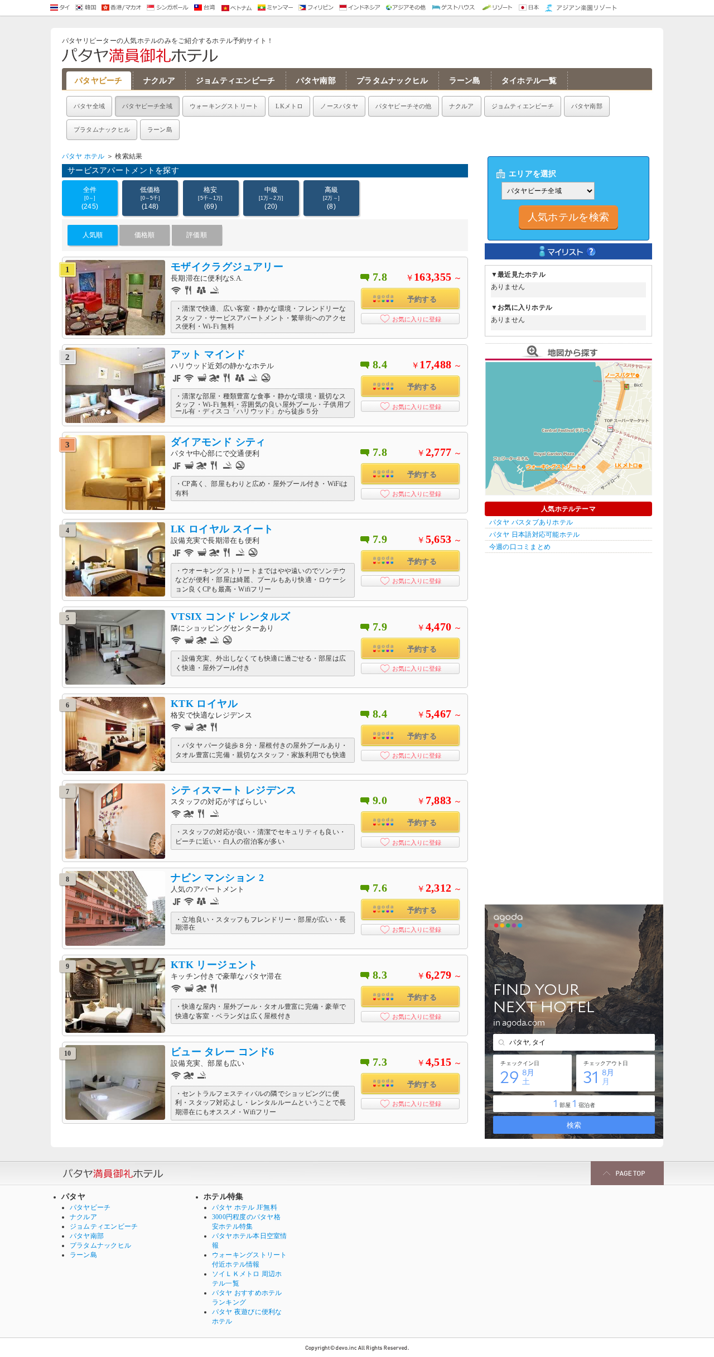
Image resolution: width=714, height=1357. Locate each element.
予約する (422, 299)
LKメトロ (289, 106)
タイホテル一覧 (529, 80)
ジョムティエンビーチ (236, 80)
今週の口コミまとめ (520, 547)
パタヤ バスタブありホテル (531, 522)
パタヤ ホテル (83, 156)
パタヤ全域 (89, 106)
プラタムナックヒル (392, 80)
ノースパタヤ (339, 106)
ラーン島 (465, 80)
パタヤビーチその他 (403, 106)
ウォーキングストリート (224, 106)
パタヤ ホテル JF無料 (244, 1207)
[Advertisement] (568, 726)
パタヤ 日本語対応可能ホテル (534, 534)
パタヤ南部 (316, 80)
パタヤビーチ (99, 80)
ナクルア (159, 80)
